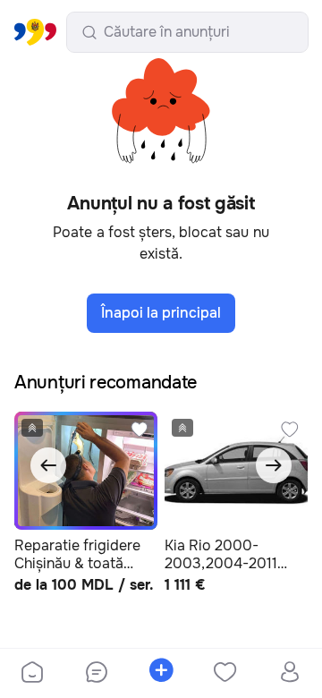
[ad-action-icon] (139, 429)
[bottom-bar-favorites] (225, 673)
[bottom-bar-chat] (96, 673)
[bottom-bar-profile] (290, 673)
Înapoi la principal (161, 312)
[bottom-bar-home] (32, 673)
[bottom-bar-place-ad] (161, 673)
